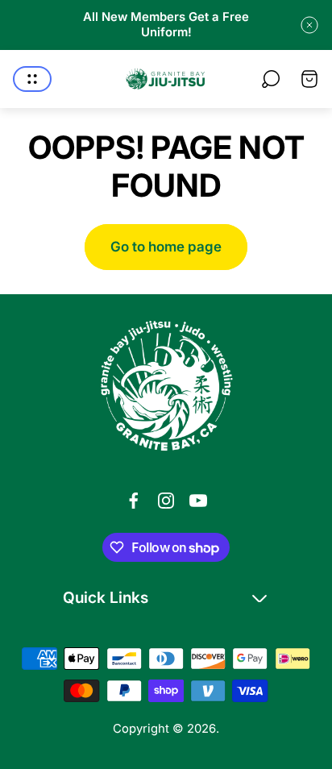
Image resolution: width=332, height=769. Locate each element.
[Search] (270, 79)
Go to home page (166, 247)
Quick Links (105, 597)
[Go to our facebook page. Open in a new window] (133, 500)
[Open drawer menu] (32, 79)
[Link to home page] (166, 386)
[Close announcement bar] (309, 25)
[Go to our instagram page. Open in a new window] (166, 500)
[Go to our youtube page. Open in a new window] (198, 500)
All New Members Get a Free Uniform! (166, 24)
